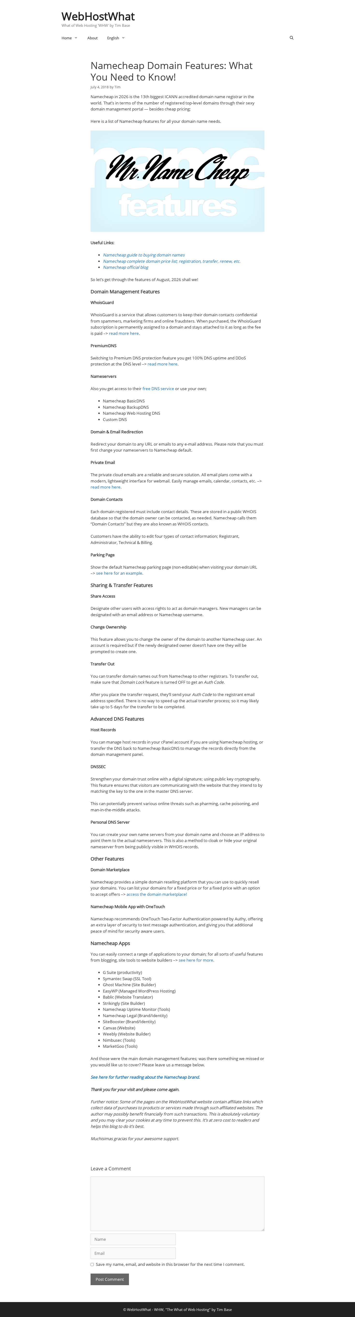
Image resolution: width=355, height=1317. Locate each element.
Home (67, 37)
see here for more (196, 960)
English (113, 37)
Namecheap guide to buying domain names (144, 255)
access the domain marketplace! (157, 894)
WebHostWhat (98, 16)
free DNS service (158, 388)
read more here (124, 333)
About (92, 37)
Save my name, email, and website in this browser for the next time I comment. (170, 1264)
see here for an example (119, 573)
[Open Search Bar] (291, 38)
